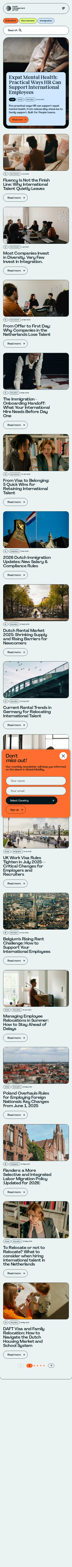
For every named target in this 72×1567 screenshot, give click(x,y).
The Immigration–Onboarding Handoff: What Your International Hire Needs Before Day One (26, 407)
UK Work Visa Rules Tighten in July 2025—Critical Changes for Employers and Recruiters (24, 866)
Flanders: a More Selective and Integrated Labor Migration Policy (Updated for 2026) (27, 1177)
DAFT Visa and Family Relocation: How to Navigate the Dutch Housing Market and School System (24, 1337)
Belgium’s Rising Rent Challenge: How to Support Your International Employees (26, 945)
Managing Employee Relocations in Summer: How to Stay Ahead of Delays (25, 1022)
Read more (17, 119)
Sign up (14, 809)
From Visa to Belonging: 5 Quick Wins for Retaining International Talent (26, 487)
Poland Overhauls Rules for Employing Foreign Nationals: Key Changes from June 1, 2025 (26, 1099)
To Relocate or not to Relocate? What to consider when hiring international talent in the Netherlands (24, 1256)
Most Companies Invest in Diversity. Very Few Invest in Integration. (26, 257)
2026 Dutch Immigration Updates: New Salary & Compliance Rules (27, 561)
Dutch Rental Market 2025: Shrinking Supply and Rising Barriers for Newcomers (25, 637)
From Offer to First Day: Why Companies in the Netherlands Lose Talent (27, 330)
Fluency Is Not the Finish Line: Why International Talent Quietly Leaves (26, 184)
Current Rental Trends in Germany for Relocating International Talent (27, 711)
